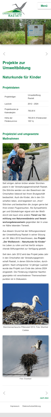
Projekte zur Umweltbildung (16, 65)
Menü (44, 6)
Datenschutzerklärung (31, 406)
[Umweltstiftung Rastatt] (14, 16)
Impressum (15, 406)
